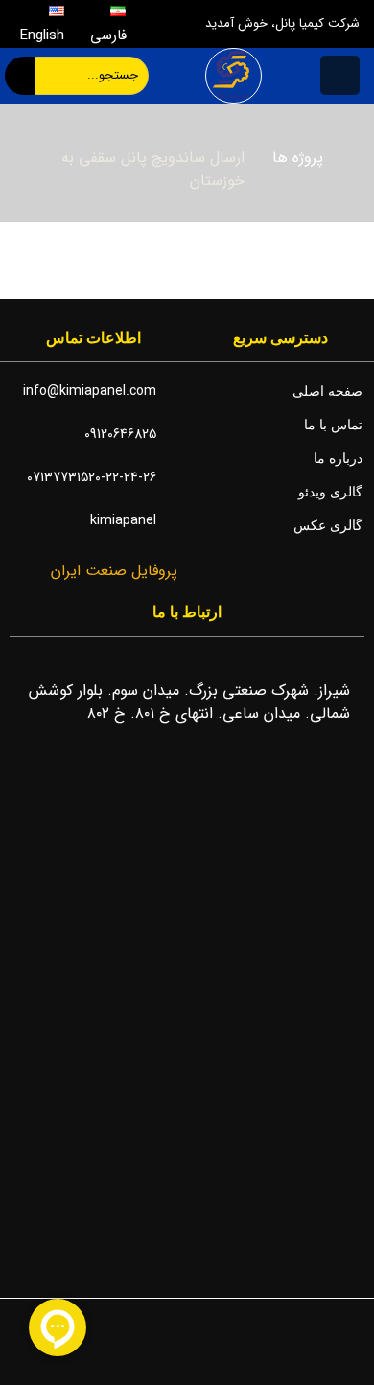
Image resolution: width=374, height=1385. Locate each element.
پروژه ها (297, 158)
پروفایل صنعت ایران (111, 571)
